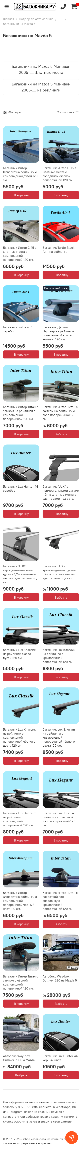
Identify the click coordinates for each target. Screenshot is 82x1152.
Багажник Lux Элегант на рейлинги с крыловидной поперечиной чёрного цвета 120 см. (59, 737)
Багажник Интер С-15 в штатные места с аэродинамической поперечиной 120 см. (59, 174)
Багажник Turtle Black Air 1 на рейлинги (58, 250)
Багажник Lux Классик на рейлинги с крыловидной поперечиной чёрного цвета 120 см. (19, 737)
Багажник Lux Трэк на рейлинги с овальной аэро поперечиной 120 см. (59, 819)
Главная (8, 19)
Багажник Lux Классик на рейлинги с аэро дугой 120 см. (19, 654)
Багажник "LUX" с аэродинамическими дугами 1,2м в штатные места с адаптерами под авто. (20, 574)
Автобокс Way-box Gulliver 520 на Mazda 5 (60, 978)
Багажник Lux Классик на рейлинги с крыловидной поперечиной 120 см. (59, 656)
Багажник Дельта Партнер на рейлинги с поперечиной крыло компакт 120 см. (59, 333)
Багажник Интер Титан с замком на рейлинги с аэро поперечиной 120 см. (60, 413)
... (61, 19)
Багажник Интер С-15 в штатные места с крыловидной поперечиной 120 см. (19, 254)
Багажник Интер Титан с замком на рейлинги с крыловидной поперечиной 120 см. (20, 413)
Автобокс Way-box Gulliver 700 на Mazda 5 (20, 1058)
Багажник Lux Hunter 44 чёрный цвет (60, 1058)
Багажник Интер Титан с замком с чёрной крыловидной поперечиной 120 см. (20, 982)
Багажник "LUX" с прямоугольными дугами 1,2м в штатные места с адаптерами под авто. (61, 492)
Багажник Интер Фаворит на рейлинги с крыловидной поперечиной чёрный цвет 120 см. (20, 901)
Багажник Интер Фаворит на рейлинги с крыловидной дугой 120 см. (20, 174)
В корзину (21, 195)
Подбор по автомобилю (36, 19)
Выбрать (61, 434)
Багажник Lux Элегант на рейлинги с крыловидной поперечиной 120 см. (19, 819)
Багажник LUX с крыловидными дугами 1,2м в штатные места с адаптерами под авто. (59, 572)
